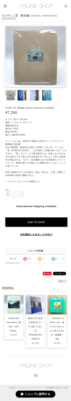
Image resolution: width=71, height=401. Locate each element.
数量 (7, 190)
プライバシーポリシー (35, 388)
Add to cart (36, 222)
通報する (62, 281)
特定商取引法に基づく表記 (57, 388)
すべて (13, 259)
